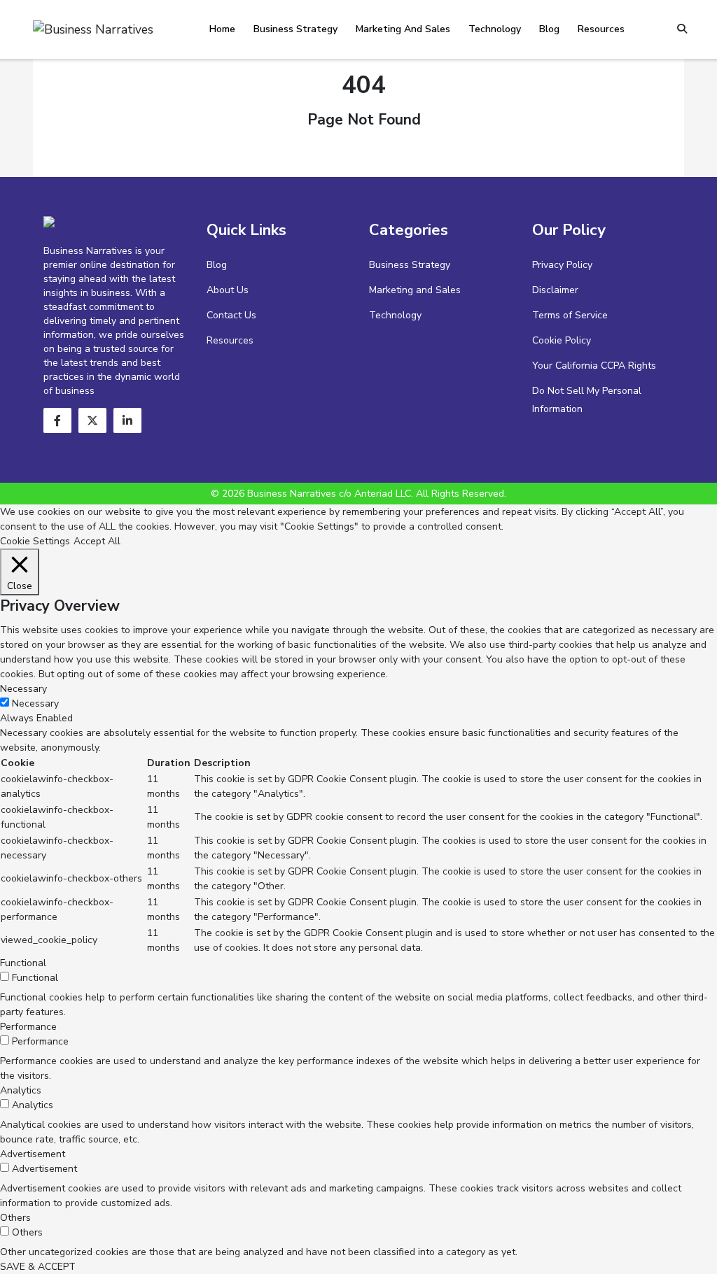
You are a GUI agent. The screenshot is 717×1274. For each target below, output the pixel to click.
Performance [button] (28, 1026)
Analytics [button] (20, 1090)
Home (222, 29)
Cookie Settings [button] (35, 541)
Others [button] (15, 1217)
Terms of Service (570, 315)
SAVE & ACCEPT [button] (38, 1266)
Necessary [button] (23, 688)
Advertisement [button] (32, 1154)
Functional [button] (23, 963)
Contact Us (231, 315)
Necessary (35, 703)
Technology (494, 29)
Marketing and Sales (403, 29)
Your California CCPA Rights (594, 365)
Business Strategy (295, 29)
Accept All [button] (97, 541)
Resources (601, 29)
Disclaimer (555, 290)
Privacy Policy (562, 264)
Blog (549, 29)
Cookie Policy (561, 340)
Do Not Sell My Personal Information (586, 400)
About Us (228, 290)
